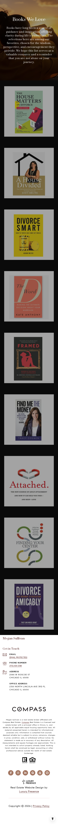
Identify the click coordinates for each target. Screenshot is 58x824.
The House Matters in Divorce (25, 84)
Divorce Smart (15, 207)
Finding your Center (19, 515)
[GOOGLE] (32, 773)
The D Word (13, 268)
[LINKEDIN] (25, 773)
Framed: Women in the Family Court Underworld (31, 330)
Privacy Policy (41, 806)
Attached (11, 453)
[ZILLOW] (40, 773)
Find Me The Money (17, 392)
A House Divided (16, 145)
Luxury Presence (29, 791)
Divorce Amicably (17, 577)
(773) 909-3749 (15, 666)
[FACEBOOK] (10, 773)
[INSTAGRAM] (18, 773)
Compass (25, 722)
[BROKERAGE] (47, 773)
